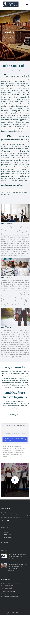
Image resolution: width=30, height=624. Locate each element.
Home (6, 37)
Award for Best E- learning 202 (15, 425)
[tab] (15, 426)
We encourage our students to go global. (15, 439)
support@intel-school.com (10, 594)
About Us (6, 532)
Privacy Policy (7, 534)
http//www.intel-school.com (10, 596)
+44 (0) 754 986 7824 (9, 591)
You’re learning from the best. (15, 433)
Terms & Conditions (8, 540)
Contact (5, 542)
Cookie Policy (7, 537)
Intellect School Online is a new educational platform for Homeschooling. (17, 566)
